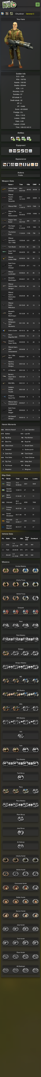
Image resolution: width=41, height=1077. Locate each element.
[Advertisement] (20, 999)
